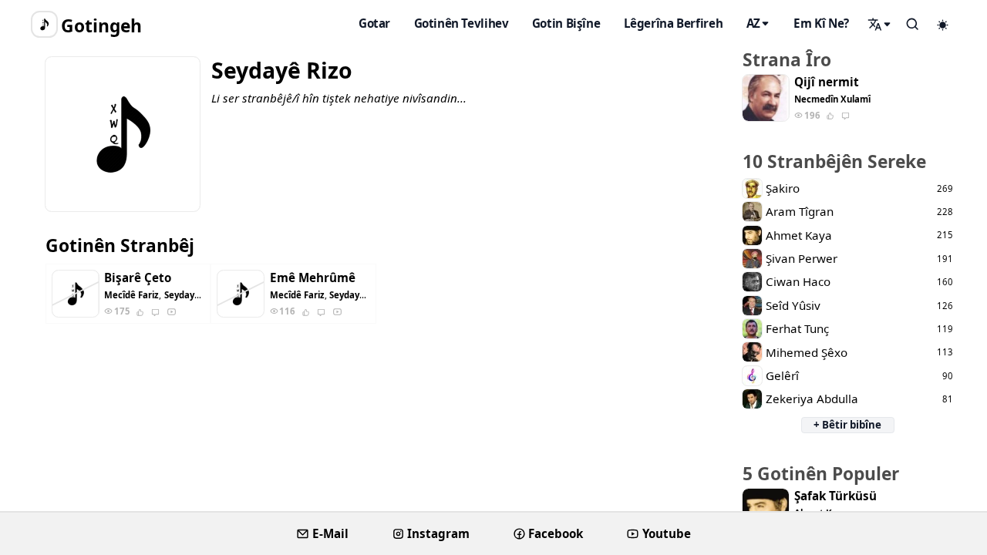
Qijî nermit (826, 82)
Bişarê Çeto (137, 278)
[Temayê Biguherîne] (943, 25)
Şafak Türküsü (835, 496)
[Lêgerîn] (880, 24)
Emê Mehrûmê (312, 278)
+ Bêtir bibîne (847, 425)
